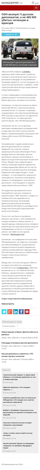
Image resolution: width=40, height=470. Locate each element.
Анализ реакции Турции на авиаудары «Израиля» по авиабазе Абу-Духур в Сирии (18, 447)
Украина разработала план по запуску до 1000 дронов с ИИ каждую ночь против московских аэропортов (19, 401)
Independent (23, 268)
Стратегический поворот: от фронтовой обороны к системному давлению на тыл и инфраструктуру (19, 378)
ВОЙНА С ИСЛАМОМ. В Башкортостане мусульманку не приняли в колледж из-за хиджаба (20, 414)
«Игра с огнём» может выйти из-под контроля (17, 435)
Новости (6, 370)
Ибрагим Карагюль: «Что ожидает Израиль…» (16, 390)
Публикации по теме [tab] (12, 322)
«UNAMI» (26, 71)
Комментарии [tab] (10, 326)
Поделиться (10, 34)
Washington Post (17, 234)
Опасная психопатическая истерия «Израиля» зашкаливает (17, 425)
